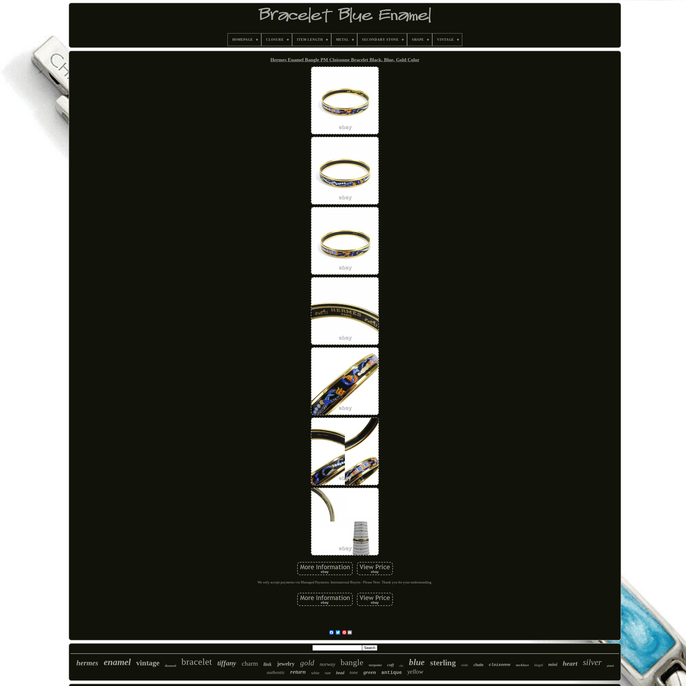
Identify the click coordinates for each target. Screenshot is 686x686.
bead (340, 672)
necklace (522, 665)
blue (417, 662)
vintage (147, 663)
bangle (352, 662)
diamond (170, 665)
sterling (443, 662)
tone (354, 672)
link (267, 664)
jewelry (286, 664)
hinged (538, 665)
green (369, 672)
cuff (390, 665)
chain (478, 664)
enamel (117, 662)
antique (391, 672)
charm (250, 663)
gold (307, 662)
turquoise (375, 665)
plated (610, 665)
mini (552, 664)
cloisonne (499, 665)
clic (401, 665)
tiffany (226, 663)
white (315, 673)
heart (570, 663)
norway (327, 664)
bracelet (196, 662)
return (298, 671)
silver (592, 662)
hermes (87, 663)
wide (464, 665)
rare (328, 673)
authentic (276, 672)
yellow (415, 671)
